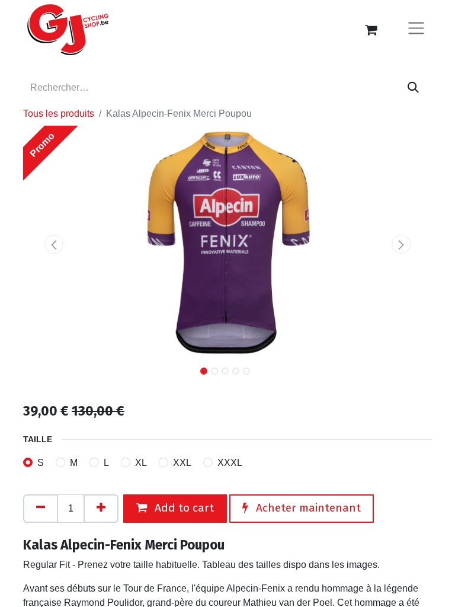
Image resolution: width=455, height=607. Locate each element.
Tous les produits (58, 113)
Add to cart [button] (183, 508)
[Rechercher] (413, 88)
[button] (54, 244)
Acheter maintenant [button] (307, 508)
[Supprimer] (40, 508)
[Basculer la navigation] (416, 30)
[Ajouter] (101, 508)
